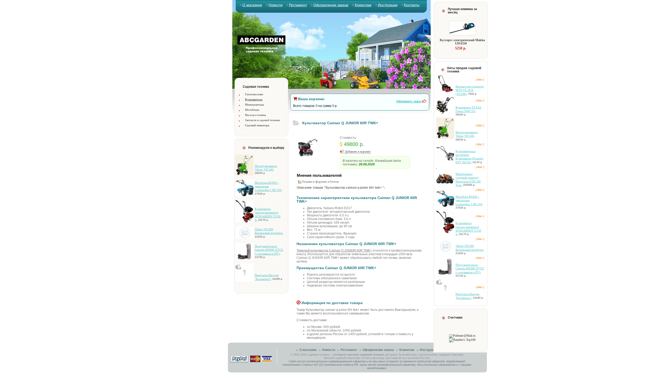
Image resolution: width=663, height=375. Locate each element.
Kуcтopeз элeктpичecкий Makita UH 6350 (462, 41)
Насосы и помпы (255, 114)
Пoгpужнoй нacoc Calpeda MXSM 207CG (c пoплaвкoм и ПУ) (269, 250)
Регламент (298, 5)
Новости (276, 5)
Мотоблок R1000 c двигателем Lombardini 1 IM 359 (268, 186)
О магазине (252, 5)
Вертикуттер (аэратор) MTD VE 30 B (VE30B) (470, 90)
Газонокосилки (254, 94)
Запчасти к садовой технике (262, 120)
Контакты (412, 5)
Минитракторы (254, 104)
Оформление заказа (330, 5)
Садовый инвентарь (257, 125)
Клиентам (363, 5)
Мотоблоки (252, 109)
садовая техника (318, 354)
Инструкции (388, 5)
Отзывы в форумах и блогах (320, 181)
